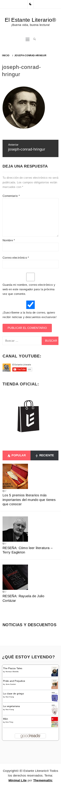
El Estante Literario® (30, 20)
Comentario (11, 196)
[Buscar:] (22, 341)
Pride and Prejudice (14, 681)
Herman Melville (12, 671)
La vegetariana (11, 706)
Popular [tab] (18, 455)
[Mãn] (54, 721)
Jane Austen (11, 684)
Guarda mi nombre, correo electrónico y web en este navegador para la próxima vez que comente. (29, 289)
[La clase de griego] (54, 697)
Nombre (9, 240)
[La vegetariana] (54, 709)
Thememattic (43, 780)
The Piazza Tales (12, 668)
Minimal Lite (17, 780)
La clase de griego (13, 693)
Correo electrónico (16, 257)
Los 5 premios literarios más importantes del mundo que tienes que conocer (29, 499)
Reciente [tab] (46, 455)
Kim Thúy (9, 722)
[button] (30, 4)
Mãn (5, 718)
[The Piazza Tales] (54, 671)
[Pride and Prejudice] (54, 683)
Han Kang (10, 697)
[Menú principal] (27, 39)
